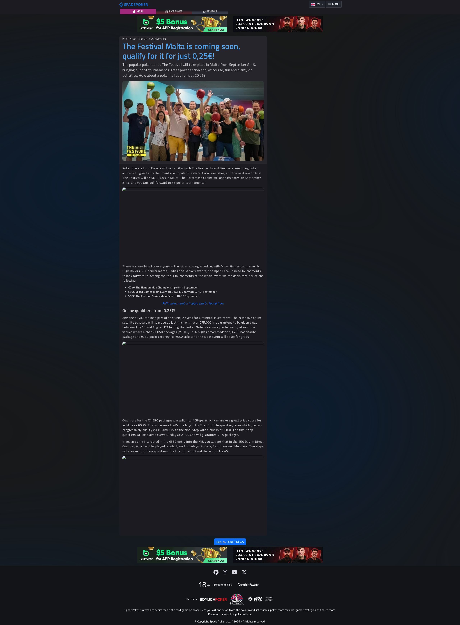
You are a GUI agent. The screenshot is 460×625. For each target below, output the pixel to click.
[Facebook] (215, 572)
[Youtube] (234, 572)
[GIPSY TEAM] (260, 599)
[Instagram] (225, 572)
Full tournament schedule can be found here (193, 303)
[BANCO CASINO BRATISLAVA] (237, 599)
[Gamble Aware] (248, 585)
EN (318, 4)
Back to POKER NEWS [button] (230, 542)
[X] (244, 572)
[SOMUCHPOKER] (213, 599)
